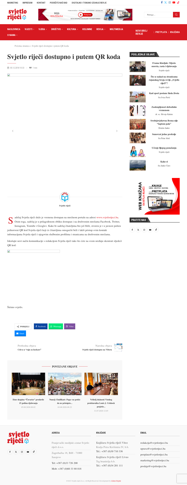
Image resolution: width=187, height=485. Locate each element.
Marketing (12, 2)
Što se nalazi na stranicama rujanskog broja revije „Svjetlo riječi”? (164, 80)
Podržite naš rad (58, 2)
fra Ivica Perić (164, 97)
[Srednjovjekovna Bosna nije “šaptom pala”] (138, 124)
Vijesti (28, 29)
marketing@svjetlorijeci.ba (154, 460)
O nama (11, 35)
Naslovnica (13, 29)
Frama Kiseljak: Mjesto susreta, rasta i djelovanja (164, 64)
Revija (99, 29)
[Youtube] (173, 2)
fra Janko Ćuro (164, 165)
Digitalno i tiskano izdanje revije (89, 2)
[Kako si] (138, 165)
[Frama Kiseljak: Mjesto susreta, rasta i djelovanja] (138, 66)
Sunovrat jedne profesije (164, 134)
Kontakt (41, 2)
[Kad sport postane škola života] (138, 97)
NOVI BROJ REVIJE (141, 32)
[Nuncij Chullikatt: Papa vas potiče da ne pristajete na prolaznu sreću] (65, 384)
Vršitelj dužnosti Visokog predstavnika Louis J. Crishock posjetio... (101, 403)
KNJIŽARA (175, 32)
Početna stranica (22, 45)
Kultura (71, 29)
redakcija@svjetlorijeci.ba (154, 442)
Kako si (164, 161)
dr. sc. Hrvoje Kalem (164, 114)
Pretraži (176, 14)
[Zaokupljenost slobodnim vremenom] (138, 110)
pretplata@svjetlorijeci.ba (154, 454)
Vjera (42, 29)
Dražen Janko (164, 128)
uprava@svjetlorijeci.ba (152, 448)
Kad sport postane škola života (164, 93)
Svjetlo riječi (64, 205)
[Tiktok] (178, 2)
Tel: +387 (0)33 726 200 (65, 463)
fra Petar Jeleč (164, 138)
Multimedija (116, 29)
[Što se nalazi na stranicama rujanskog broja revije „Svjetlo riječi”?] (138, 80)
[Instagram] (169, 2)
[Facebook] (162, 2)
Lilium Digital (116, 481)
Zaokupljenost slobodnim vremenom (164, 108)
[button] (12, 130)
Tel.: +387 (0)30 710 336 (109, 451)
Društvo (56, 29)
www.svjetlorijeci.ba (107, 217)
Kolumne (87, 29)
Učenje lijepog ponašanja (164, 147)
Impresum (27, 2)
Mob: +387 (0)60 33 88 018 (66, 468)
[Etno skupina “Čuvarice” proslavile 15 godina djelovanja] (28, 384)
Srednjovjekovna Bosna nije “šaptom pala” (164, 122)
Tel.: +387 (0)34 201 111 (109, 465)
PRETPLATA (161, 32)
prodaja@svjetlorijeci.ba (153, 466)
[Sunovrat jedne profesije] (138, 138)
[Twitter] (165, 2)
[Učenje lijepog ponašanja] (138, 151)
